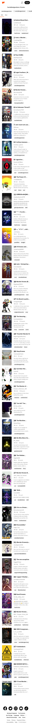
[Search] (22, 3)
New (6, 15)
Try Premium (21, 713)
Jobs (19, 717)
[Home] (11, 3)
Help (16, 722)
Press (23, 717)
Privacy (14, 720)
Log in (27, 2)
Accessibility (10, 722)
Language (16, 715)
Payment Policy (21, 720)
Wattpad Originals (12, 713)
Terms (8, 720)
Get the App (9, 715)
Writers (22, 715)
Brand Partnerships (12, 717)
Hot (2, 15)
